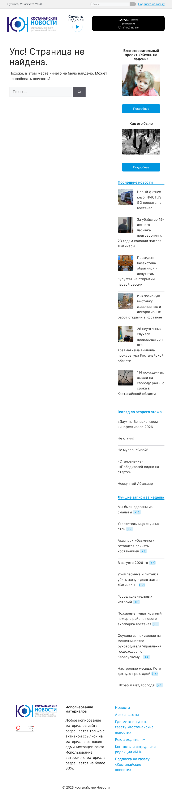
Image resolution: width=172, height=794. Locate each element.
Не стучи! (126, 438)
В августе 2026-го (133, 563)
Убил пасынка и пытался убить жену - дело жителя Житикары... (139, 579)
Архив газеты (127, 715)
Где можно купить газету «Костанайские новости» (134, 727)
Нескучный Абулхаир (135, 483)
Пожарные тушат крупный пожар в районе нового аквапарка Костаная (140, 618)
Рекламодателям (130, 739)
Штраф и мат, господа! (136, 685)
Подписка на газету (151, 4)
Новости (122, 707)
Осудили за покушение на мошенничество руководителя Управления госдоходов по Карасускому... (140, 646)
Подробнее (141, 108)
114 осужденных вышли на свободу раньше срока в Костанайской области (141, 383)
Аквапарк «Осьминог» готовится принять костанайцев (136, 545)
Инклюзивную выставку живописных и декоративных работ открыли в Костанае (140, 306)
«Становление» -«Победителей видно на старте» (138, 466)
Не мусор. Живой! (133, 450)
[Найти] (133, 4)
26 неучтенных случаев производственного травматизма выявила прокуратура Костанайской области (141, 345)
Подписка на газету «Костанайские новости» (132, 764)
